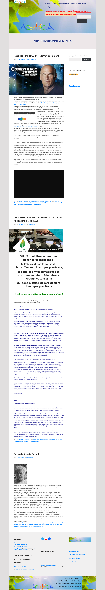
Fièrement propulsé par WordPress (22, 578)
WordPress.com (43, 578)
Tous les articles (75, 86)
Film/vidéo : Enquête (38, 201)
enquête (41, 203)
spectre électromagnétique (25, 204)
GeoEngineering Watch (20, 544)
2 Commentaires (37, 204)
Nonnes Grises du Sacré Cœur (41, 524)
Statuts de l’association (77, 554)
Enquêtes (30, 201)
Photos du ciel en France (78, 3)
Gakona (46, 203)
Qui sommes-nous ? (75, 551)
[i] (25, 338)
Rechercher (82, 21)
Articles (47, 3)
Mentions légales (74, 558)
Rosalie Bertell (26, 526)
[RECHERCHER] (85, 16)
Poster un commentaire (37, 526)
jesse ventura (55, 203)
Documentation (64, 6)
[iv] (59, 386)
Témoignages (47, 201)
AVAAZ (59, 439)
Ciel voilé (16, 543)
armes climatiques (38, 439)
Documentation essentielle (60, 3)
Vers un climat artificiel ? (21, 546)
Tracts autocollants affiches (76, 6)
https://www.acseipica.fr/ (48, 565)
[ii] (38, 338)
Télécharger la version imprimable (25, 570)
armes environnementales (31, 203)
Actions (21, 439)
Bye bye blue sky (47, 523)
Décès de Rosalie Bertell (26, 454)
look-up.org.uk (18, 548)
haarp (50, 203)
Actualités (26, 439)
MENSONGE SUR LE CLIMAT (22, 441)
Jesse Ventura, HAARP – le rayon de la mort (36, 55)
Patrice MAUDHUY (31, 59)
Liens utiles (72, 561)
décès (53, 523)
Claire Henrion (31, 224)
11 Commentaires (34, 441)
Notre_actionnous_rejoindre (49, 6)
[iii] (38, 366)
